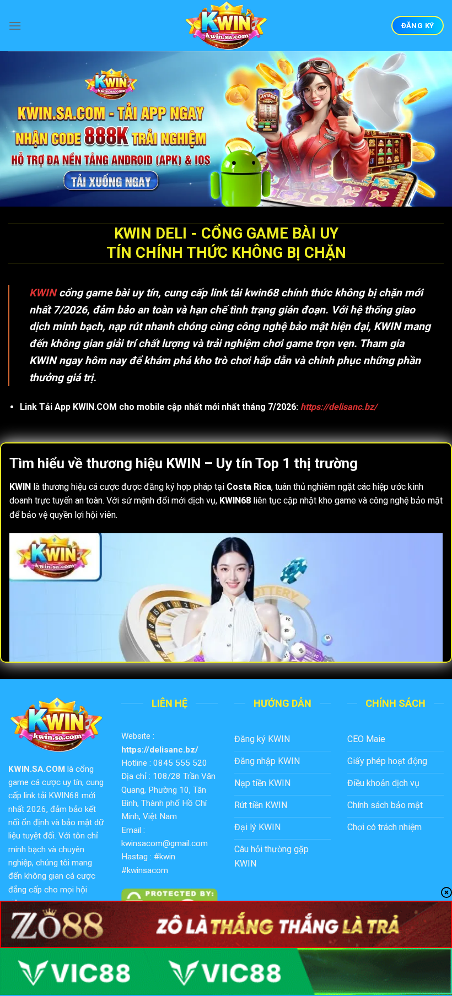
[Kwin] (226, 25)
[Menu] (14, 25)
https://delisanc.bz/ (159, 750)
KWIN (42, 292)
